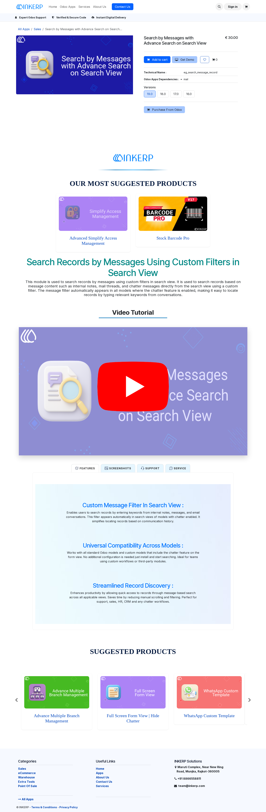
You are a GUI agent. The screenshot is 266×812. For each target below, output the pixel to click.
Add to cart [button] (159, 59)
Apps (99, 773)
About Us (102, 777)
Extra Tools (26, 781)
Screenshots (120, 468)
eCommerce (27, 773)
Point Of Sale (27, 786)
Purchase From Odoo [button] (166, 109)
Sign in (233, 6)
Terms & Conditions (44, 807)
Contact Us (122, 6)
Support (152, 468)
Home (100, 768)
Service (180, 468)
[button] (219, 6)
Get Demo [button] (187, 59)
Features (87, 468)
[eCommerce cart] (246, 6)
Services (102, 786)
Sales (37, 29)
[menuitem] (52, 6)
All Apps (27, 799)
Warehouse (26, 777)
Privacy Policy (68, 807)
